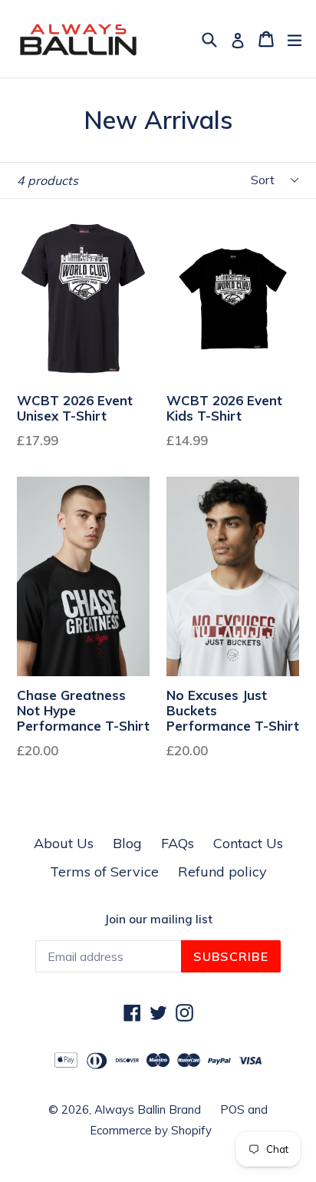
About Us (64, 843)
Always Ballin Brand (147, 1109)
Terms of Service (104, 871)
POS (232, 1109)
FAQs (177, 843)
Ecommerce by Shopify (151, 1130)
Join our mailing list (158, 919)
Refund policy (222, 871)
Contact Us (248, 843)
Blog (127, 843)
